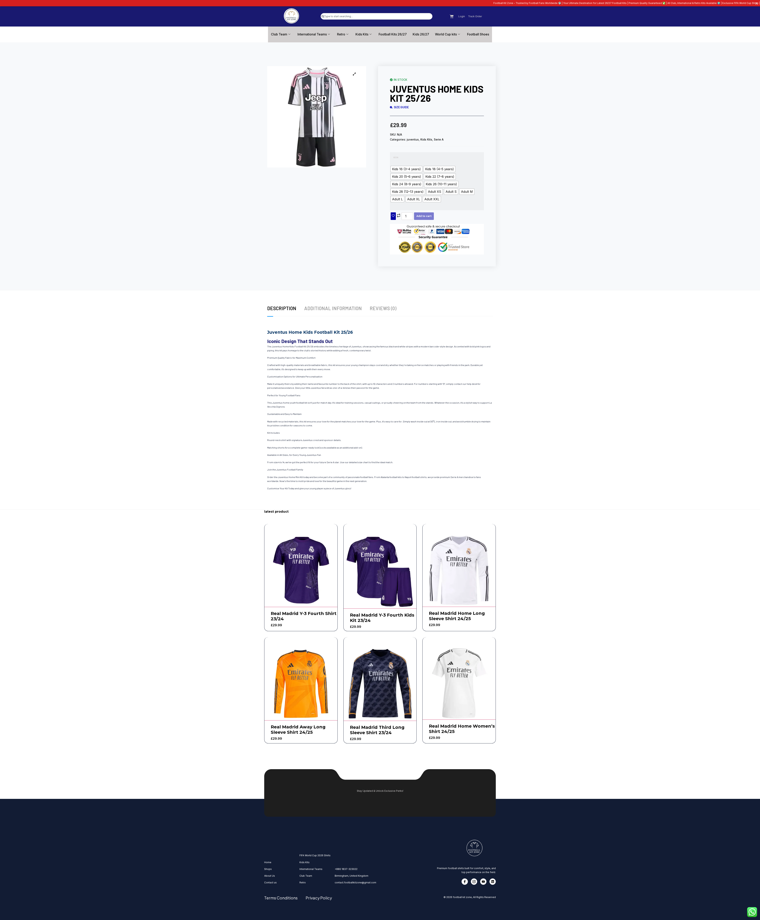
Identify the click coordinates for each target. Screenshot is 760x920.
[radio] (406, 169)
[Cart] (451, 16)
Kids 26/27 (421, 34)
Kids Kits (361, 34)
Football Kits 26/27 (393, 34)
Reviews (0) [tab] (383, 308)
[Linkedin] (492, 881)
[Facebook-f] (465, 881)
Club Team (279, 34)
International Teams (312, 34)
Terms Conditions (281, 897)
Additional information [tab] (333, 308)
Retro (341, 34)
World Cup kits (446, 34)
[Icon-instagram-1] (474, 881)
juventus (413, 139)
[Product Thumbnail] (354, 74)
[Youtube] (483, 881)
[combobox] (376, 16)
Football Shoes (478, 34)
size (395, 157)
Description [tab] (281, 308)
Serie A (439, 139)
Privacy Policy (319, 897)
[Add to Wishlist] (393, 216)
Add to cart (423, 216)
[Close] (756, 3)
